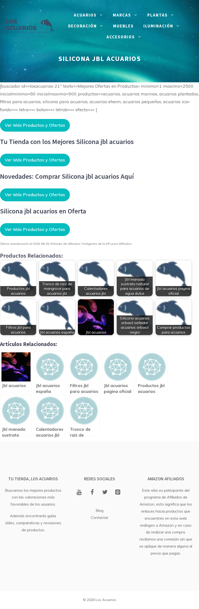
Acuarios (85, 15)
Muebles (123, 26)
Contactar (99, 517)
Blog (99, 510)
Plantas (157, 15)
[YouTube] (79, 492)
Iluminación (158, 26)
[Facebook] (92, 492)
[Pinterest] (117, 492)
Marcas (122, 15)
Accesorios (121, 37)
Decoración (82, 26)
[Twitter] (105, 492)
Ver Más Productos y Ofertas (35, 125)
